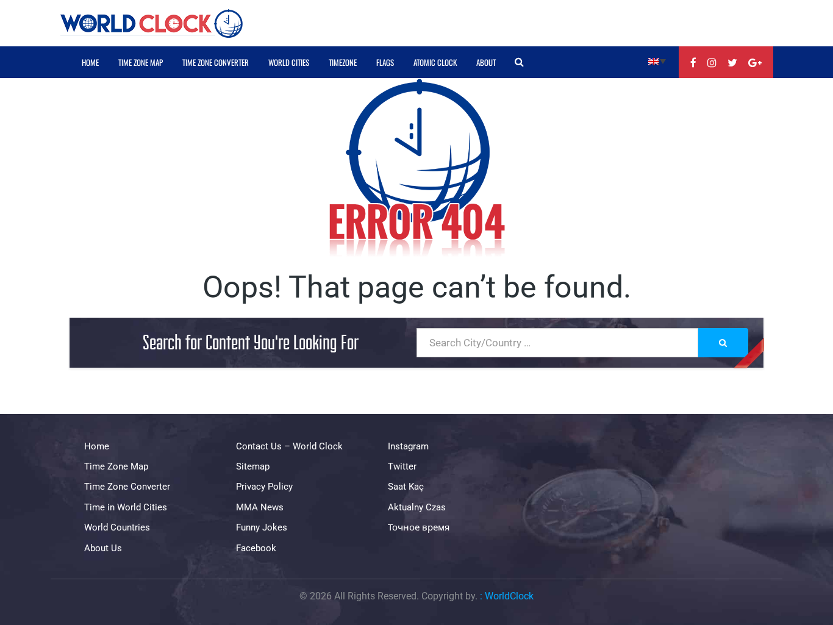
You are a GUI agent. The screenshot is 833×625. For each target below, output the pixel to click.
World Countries (117, 527)
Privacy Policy (264, 486)
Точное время (418, 527)
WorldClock (509, 596)
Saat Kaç (406, 486)
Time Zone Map (140, 62)
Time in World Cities (125, 507)
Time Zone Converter (215, 62)
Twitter (402, 466)
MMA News (260, 507)
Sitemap (253, 466)
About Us (103, 548)
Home (90, 62)
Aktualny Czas (417, 507)
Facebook (256, 548)
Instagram (408, 446)
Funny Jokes (261, 527)
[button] (657, 60)
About (486, 62)
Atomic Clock (435, 62)
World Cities (288, 62)
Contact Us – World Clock (289, 446)
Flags (385, 62)
